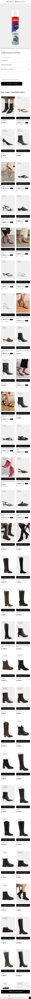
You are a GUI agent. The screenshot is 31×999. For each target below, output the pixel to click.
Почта (5, 513)
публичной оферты (15, 524)
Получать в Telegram (16, 509)
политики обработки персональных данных (16, 524)
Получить (16, 520)
